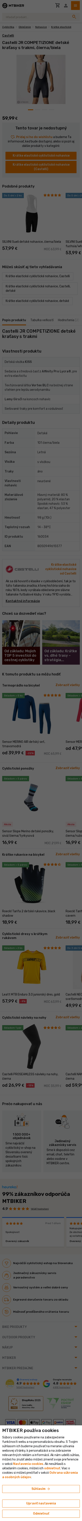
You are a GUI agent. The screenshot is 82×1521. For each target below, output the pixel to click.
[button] (52, 1468)
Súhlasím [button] (41, 1489)
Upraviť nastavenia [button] (41, 1503)
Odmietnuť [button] (41, 1513)
